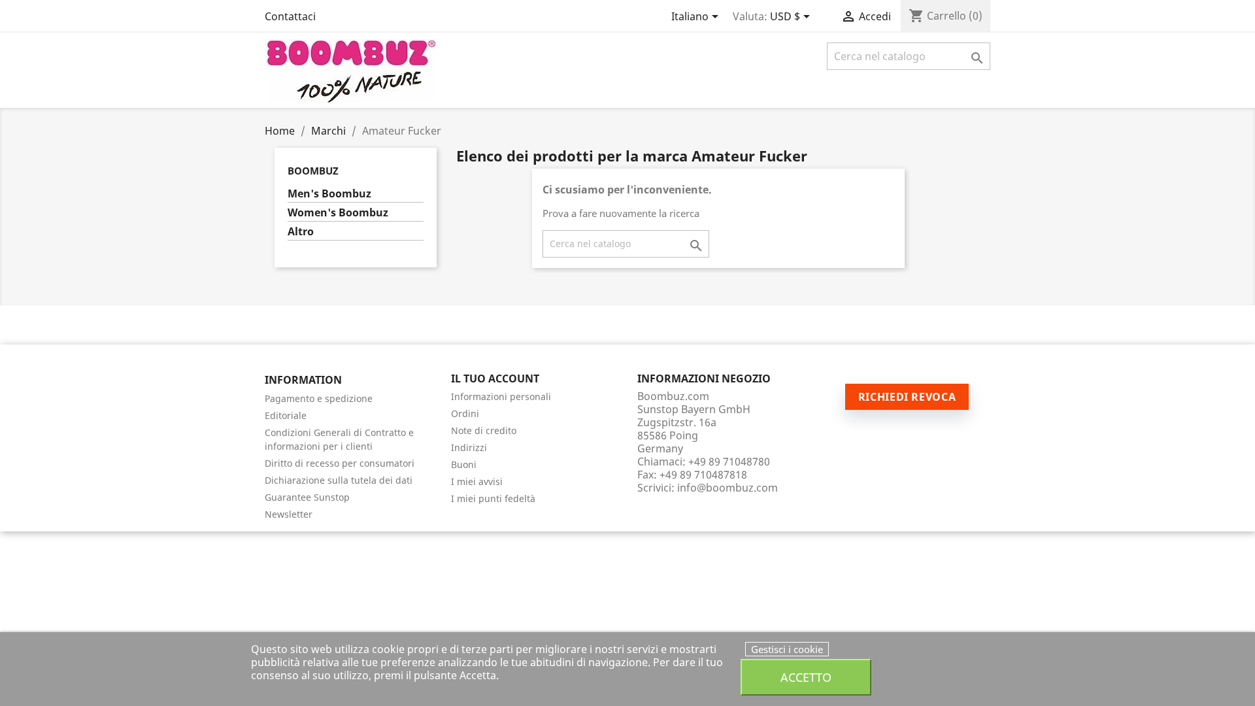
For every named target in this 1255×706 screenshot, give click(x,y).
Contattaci (290, 16)
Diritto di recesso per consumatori (339, 463)
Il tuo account (495, 378)
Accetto (805, 677)
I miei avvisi (477, 481)
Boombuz (313, 170)
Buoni (464, 464)
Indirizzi (469, 447)
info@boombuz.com (727, 487)
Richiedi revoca (907, 397)
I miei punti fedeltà (493, 498)
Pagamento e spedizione (319, 398)
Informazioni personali (501, 396)
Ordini (465, 413)
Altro (301, 232)
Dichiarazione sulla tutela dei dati (338, 480)
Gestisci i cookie (787, 649)
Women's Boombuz (338, 213)
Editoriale (286, 415)
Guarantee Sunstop (307, 497)
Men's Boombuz (329, 194)
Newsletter (288, 514)
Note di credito (483, 430)
